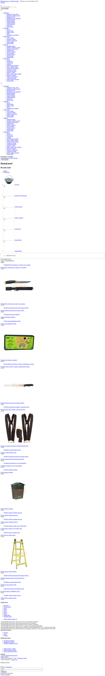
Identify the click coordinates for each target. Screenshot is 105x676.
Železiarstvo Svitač (22, 658)
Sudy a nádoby (10, 53)
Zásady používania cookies (10, 651)
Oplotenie (6, 28)
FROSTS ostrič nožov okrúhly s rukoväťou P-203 (13, 409)
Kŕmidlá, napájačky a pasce (13, 47)
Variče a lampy (10, 42)
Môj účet (3, 2)
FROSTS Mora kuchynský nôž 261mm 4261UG (12, 578)
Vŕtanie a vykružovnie (12, 76)
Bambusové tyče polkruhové (14, 18)
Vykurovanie (10, 62)
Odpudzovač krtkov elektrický (8, 317)
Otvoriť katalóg (4, 8)
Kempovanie (7, 36)
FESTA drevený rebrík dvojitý (8, 535)
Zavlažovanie (10, 55)
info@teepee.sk (6, 1)
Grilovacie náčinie (11, 39)
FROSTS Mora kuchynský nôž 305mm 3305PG (12, 403)
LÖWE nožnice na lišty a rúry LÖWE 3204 (11, 528)
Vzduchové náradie (11, 78)
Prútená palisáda (11, 21)
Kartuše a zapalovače (12, 40)
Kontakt (6, 635)
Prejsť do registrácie (5, 674)
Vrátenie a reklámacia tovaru (11, 643)
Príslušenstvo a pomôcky (13, 35)
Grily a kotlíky (10, 37)
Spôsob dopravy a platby (10, 648)
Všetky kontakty (5, 657)
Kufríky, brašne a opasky (13, 68)
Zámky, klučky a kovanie (13, 79)
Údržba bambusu (11, 24)
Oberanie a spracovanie (12, 49)
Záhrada (6, 44)
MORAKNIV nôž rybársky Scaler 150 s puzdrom (13, 304)
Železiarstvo (7, 58)
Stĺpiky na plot (10, 32)
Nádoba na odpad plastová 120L (8, 452)
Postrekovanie (10, 50)
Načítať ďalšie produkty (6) (10, 619)
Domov (5, 171)
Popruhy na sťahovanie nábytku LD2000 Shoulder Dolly (14, 446)
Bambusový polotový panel (13, 15)
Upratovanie (17, 229)
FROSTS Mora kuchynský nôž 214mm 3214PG (12, 310)
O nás (5, 634)
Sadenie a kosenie (11, 51)
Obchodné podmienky (9, 640)
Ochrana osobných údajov (10, 650)
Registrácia (9, 667)
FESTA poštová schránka (7, 472)
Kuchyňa (16, 184)
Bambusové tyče (11, 17)
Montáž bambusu (11, 19)
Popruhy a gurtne (11, 72)
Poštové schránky (18, 217)
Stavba (8, 60)
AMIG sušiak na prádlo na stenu (8, 598)
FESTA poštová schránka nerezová (9, 515)
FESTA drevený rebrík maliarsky (9, 571)
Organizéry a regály (11, 69)
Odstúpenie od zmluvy (9, 642)
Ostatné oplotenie (11, 22)
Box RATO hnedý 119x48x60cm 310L (10, 591)
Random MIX (10, 43)
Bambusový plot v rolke (12, 14)
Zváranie (9, 64)
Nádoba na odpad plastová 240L (8, 584)
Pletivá (8, 29)
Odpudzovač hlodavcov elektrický (9, 360)
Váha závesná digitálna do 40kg (8, 323)
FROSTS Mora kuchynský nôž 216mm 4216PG (12, 459)
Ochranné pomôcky (11, 71)
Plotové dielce (10, 31)
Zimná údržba (18, 240)
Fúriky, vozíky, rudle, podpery (14, 73)
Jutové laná (9, 25)
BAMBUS (6, 13)
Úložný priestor (18, 206)
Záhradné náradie (11, 46)
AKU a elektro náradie (12, 67)
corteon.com (14, 659)
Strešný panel (10, 26)
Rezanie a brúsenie (11, 75)
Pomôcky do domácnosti (20, 195)
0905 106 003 (15, 1)
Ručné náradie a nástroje (13, 65)
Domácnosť (10, 61)
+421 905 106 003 (12, 158)
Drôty (8, 33)
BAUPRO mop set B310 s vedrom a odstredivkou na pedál (15, 366)
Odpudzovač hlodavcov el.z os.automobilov (11, 465)
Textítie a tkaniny (11, 54)
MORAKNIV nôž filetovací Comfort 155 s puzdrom (13, 267)
